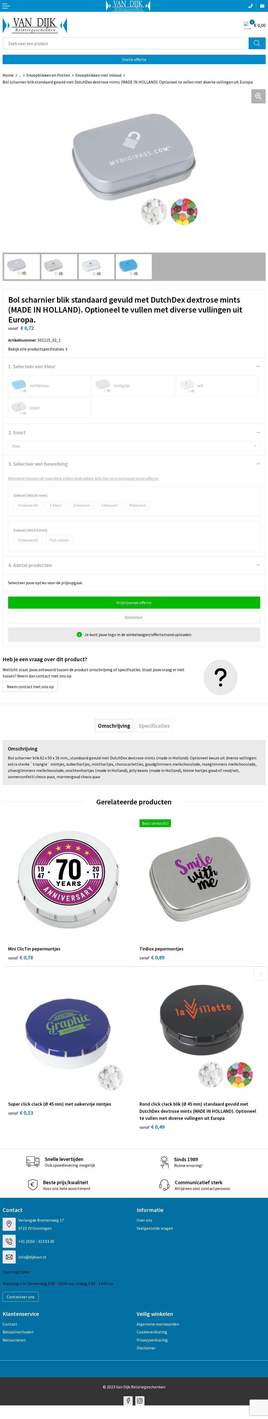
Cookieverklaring (152, 1331)
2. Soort (17, 432)
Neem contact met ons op (30, 686)
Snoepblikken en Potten (48, 75)
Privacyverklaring (152, 1340)
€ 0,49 (151, 1126)
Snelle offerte (134, 59)
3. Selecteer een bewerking (38, 463)
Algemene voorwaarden (158, 1324)
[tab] (114, 725)
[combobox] (126, 43)
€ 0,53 (20, 1112)
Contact (10, 1324)
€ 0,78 (20, 957)
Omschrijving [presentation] (114, 725)
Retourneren (14, 1340)
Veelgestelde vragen (155, 1228)
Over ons (144, 1220)
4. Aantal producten (30, 565)
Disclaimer (146, 1347)
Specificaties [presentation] (154, 725)
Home (8, 75)
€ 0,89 (151, 957)
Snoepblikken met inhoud (98, 75)
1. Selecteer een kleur (31, 366)
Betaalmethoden (18, 1331)
